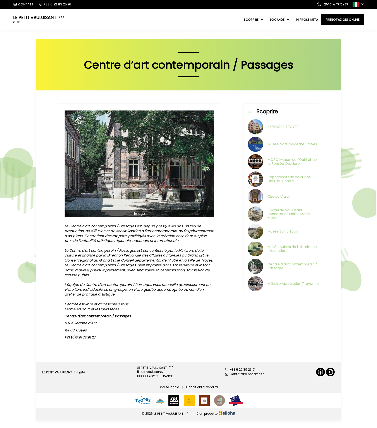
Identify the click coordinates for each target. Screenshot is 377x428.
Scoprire (252, 19)
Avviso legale (169, 387)
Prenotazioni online (343, 19)
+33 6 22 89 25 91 (242, 370)
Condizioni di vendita (202, 387)
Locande (278, 19)
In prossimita (307, 19)
